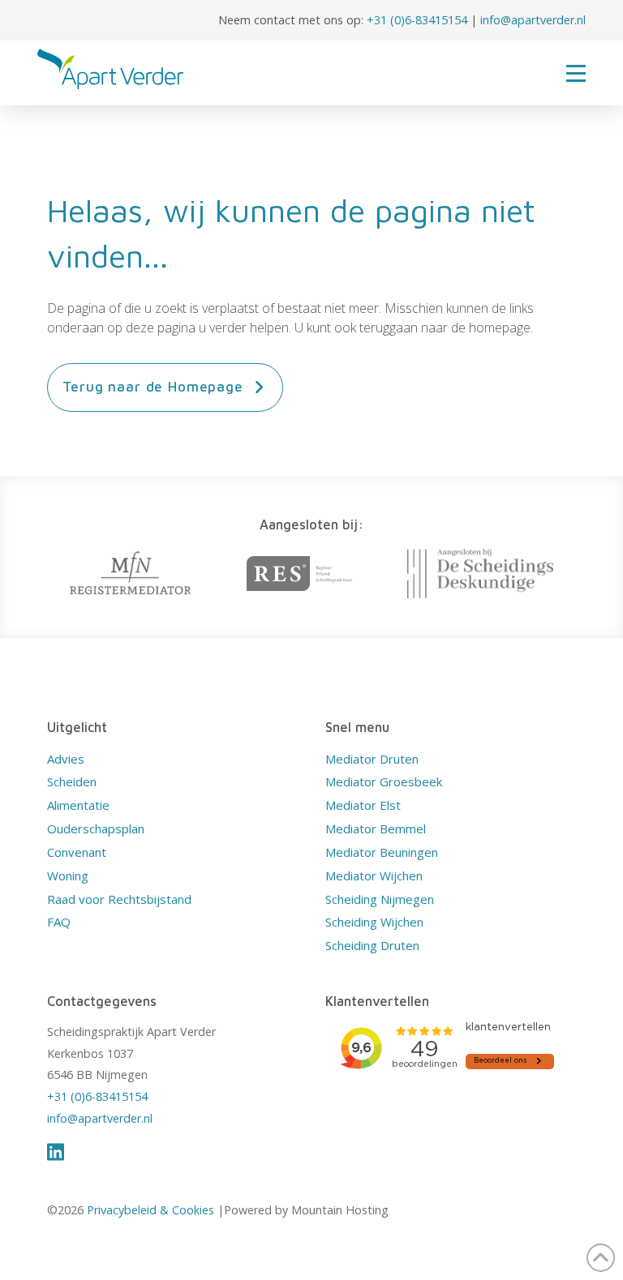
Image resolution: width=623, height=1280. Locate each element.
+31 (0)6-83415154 (417, 20)
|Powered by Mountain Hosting (301, 1210)
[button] (576, 73)
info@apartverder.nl (533, 20)
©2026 (67, 1210)
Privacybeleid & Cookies (150, 1210)
